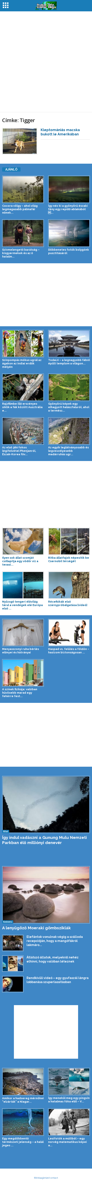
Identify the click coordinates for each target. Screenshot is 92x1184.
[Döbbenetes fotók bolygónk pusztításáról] (69, 233)
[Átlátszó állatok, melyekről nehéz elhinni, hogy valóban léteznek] (13, 963)
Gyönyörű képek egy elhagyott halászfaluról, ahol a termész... (68, 407)
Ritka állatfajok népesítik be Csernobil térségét (68, 559)
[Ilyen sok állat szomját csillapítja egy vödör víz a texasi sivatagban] (23, 541)
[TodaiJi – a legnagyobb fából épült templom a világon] (69, 343)
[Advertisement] (46, 62)
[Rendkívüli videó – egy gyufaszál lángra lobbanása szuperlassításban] (13, 984)
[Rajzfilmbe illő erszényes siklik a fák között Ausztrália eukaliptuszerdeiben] (23, 387)
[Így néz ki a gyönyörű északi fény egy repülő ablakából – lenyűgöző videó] (69, 189)
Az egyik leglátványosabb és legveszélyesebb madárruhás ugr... (68, 451)
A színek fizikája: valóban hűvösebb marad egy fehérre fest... (19, 693)
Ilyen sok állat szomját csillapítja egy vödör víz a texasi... (20, 561)
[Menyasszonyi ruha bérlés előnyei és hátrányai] (23, 632)
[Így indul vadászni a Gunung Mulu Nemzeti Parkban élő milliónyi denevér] (46, 804)
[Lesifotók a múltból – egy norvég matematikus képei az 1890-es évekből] (69, 1122)
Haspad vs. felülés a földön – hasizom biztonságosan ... (68, 650)
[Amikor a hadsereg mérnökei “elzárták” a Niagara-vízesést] (23, 1082)
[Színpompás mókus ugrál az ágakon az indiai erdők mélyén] (23, 343)
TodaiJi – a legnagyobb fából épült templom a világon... (69, 361)
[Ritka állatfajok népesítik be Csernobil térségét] (69, 541)
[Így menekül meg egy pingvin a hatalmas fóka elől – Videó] (69, 1081)
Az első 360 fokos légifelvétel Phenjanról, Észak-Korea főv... (19, 451)
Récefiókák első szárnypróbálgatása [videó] (67, 603)
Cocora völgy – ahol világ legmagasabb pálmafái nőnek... (20, 209)
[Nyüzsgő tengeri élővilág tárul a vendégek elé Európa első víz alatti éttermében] (23, 585)
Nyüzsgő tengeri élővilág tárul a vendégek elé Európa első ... (22, 605)
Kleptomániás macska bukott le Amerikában (60, 132)
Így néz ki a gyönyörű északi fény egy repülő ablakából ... (68, 209)
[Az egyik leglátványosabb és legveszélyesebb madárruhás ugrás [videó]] (69, 431)
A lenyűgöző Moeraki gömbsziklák (36, 927)
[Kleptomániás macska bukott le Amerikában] (19, 141)
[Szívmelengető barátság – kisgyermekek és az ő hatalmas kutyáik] (23, 233)
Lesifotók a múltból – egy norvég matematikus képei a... (67, 1142)
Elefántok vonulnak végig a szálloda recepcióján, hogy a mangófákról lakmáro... (55, 941)
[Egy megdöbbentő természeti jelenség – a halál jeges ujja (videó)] (23, 1122)
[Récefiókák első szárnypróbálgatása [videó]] (69, 585)
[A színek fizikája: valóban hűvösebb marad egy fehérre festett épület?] (23, 673)
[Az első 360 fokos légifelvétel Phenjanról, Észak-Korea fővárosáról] (23, 431)
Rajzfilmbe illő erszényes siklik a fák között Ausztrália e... (22, 407)
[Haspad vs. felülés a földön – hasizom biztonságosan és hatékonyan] (69, 632)
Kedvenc (7, 921)
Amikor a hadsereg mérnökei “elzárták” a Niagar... (23, 1100)
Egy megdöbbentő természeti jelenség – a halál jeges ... (23, 1142)
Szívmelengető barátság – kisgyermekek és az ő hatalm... (21, 253)
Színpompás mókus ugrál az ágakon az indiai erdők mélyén (22, 363)
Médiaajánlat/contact (46, 1177)
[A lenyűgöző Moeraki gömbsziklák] (46, 894)
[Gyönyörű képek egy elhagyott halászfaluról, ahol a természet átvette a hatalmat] (69, 387)
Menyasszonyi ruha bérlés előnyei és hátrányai (20, 650)
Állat (5, 831)
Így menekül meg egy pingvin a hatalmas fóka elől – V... (69, 1099)
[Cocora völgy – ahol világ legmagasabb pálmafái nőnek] (23, 189)
